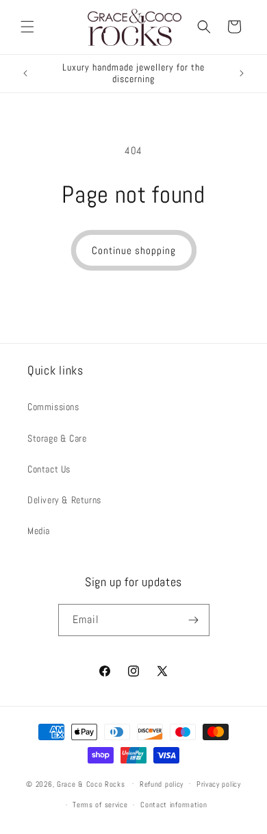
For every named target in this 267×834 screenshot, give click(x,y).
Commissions (53, 407)
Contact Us (49, 469)
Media (38, 531)
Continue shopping (134, 250)
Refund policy (161, 784)
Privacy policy (218, 784)
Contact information (173, 804)
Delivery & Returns (64, 500)
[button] (27, 27)
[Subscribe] (194, 620)
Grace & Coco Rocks (91, 783)
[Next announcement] (242, 73)
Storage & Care (56, 438)
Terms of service (100, 804)
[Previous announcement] (25, 73)
